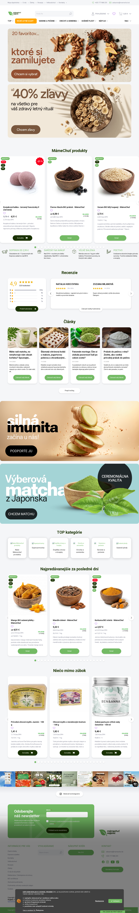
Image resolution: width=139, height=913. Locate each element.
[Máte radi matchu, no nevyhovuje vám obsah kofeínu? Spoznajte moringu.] (22, 337)
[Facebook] (103, 861)
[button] (35, 247)
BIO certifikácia (13, 878)
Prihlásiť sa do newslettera (58, 830)
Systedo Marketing (124, 910)
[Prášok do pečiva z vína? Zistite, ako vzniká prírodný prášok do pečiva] (116, 337)
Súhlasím (116, 901)
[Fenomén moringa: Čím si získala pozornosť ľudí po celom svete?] (85, 337)
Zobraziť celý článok (22, 377)
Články (32, 2)
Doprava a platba (13, 854)
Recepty (40, 2)
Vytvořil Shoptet (13, 902)
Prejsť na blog (69, 390)
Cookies (10, 889)
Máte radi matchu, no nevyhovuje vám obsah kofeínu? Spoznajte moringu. (20, 354)
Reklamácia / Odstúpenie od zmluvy (20, 875)
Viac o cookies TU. (29, 910)
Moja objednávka (13, 2)
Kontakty (62, 2)
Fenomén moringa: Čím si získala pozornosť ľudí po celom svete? (85, 354)
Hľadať (70, 14)
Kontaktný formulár (112, 869)
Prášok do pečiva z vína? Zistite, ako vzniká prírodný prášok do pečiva (117, 354)
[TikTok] (117, 861)
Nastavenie (99, 901)
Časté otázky (12, 851)
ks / (81, 852)
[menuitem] (11, 21)
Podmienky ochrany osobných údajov (20, 885)
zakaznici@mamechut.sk (114, 852)
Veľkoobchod (50, 2)
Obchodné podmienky (15, 882)
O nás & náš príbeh (14, 872)
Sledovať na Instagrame (71, 794)
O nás (24, 2)
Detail (69, 238)
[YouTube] (112, 861)
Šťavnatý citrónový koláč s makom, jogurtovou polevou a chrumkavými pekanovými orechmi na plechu (53, 354)
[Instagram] (107, 861)
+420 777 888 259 (112, 856)
